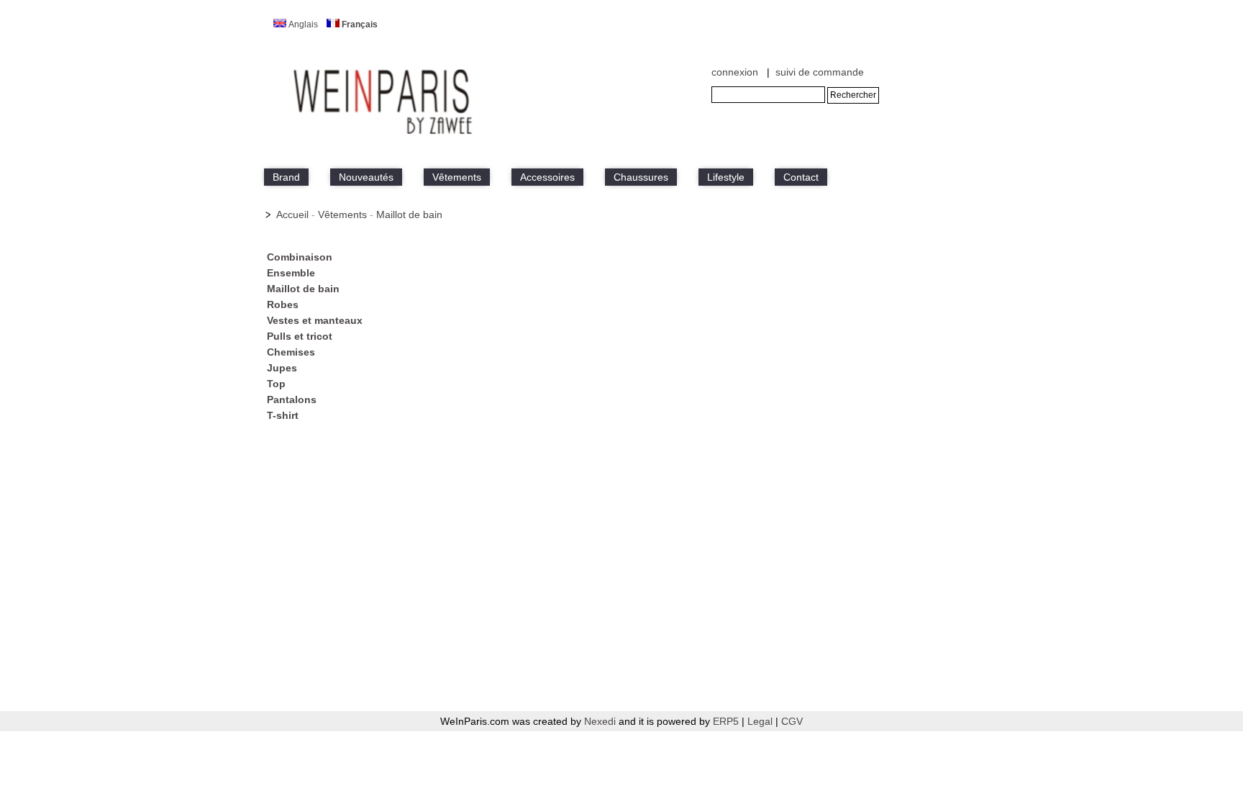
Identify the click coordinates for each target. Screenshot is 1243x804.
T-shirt (283, 415)
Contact (801, 177)
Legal (761, 721)
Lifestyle (726, 177)
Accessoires (547, 177)
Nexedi (600, 721)
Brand (286, 177)
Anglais (303, 24)
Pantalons (292, 399)
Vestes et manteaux (315, 320)
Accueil (292, 214)
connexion (734, 72)
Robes (283, 304)
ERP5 (726, 721)
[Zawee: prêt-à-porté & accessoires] (384, 134)
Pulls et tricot (299, 336)
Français (360, 24)
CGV (792, 721)
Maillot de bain (409, 214)
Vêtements (456, 177)
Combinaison (299, 257)
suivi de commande (819, 72)
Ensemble (291, 273)
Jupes (282, 368)
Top (276, 383)
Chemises (291, 352)
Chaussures (641, 177)
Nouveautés (366, 177)
